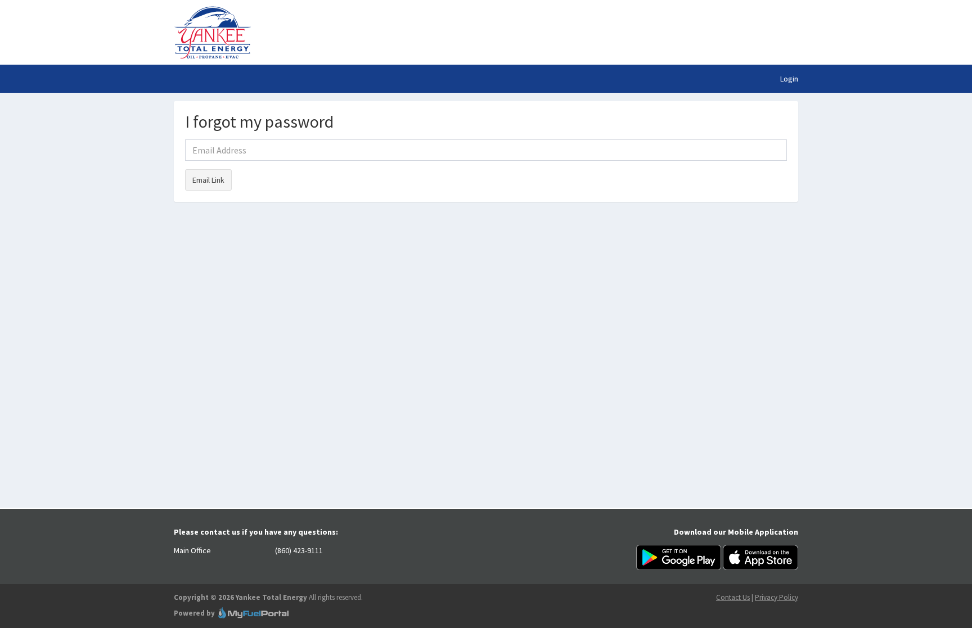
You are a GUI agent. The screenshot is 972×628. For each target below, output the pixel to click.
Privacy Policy (776, 597)
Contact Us (733, 597)
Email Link (208, 180)
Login (789, 79)
